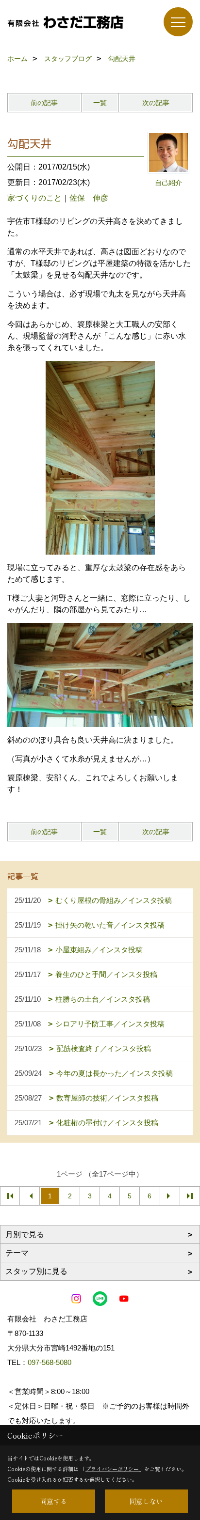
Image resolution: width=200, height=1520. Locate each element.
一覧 (100, 103)
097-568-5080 (49, 1362)
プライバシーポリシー (112, 1469)
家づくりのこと (34, 198)
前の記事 (44, 103)
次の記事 (155, 103)
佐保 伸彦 (88, 198)
